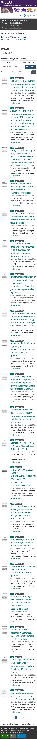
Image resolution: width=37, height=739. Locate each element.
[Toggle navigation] (34, 16)
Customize (21, 736)
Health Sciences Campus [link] (21, 20)
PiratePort (28, 6)
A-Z (34, 6)
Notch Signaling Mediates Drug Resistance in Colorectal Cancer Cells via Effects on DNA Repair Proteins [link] (23, 665)
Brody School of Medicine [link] (13, 23)
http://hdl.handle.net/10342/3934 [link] (14, 39)
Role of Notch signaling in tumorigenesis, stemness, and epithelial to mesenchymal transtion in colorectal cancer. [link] (22, 512)
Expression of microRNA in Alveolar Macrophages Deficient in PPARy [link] (22, 445)
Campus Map (18, 6)
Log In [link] (29, 15)
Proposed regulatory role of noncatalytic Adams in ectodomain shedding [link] (22, 542)
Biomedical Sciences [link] (11, 25)
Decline (13, 736)
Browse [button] (31, 67)
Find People (8, 6)
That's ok (5, 736)
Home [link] (7, 20)
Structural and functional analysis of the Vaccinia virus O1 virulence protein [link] (22, 695)
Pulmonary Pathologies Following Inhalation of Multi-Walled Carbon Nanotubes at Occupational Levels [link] (21, 602)
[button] (21, 15)
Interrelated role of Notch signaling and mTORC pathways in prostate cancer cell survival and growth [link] (22, 349)
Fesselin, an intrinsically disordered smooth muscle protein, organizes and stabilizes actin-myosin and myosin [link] (22, 415)
